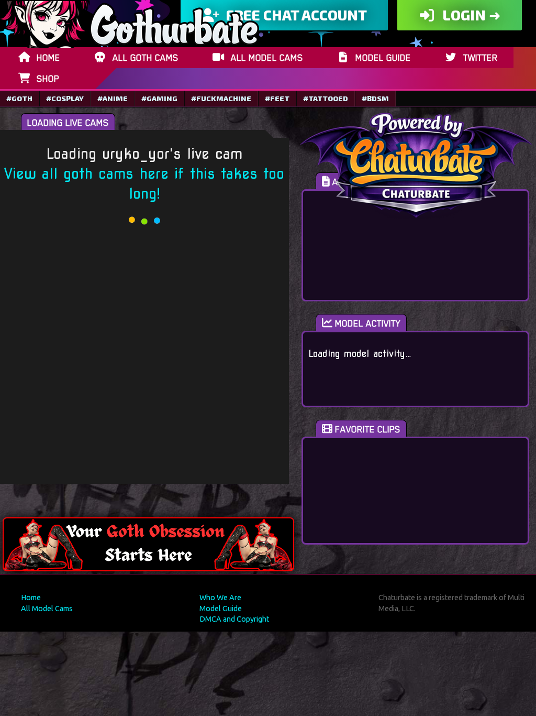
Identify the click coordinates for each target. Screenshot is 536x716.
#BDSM (375, 98)
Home (31, 597)
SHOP (48, 78)
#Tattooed (325, 98)
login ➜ (470, 14)
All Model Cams (47, 608)
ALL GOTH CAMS (145, 57)
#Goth (19, 98)
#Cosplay (65, 98)
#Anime (112, 98)
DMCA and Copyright (234, 619)
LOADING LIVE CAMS (68, 122)
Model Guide (220, 608)
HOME (48, 57)
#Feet (277, 98)
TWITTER (480, 57)
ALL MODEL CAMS (267, 57)
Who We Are (220, 597)
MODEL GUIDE (383, 57)
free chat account (294, 14)
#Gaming (159, 98)
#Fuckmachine (221, 98)
